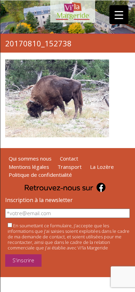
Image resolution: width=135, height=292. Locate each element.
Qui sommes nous (30, 158)
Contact (69, 158)
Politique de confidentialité (40, 174)
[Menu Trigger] (118, 14)
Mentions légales (29, 166)
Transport (69, 166)
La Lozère (102, 166)
